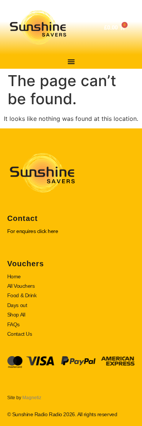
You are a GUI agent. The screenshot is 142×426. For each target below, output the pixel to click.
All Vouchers (21, 286)
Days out (17, 305)
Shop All (16, 315)
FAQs (13, 324)
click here (47, 231)
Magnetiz (31, 397)
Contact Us (19, 334)
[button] (71, 61)
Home (14, 276)
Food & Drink (22, 295)
